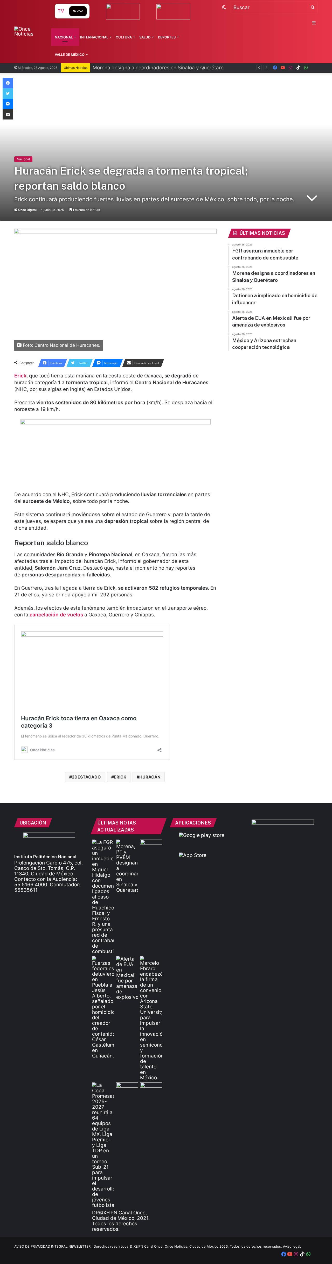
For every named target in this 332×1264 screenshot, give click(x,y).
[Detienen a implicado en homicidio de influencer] (103, 1007)
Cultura (124, 37)
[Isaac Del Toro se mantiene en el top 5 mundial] (151, 1088)
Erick (20, 376)
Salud (144, 37)
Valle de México (70, 54)
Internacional (94, 37)
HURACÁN (150, 777)
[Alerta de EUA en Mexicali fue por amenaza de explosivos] (127, 978)
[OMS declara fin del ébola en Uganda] (127, 1088)
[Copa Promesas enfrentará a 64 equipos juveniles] (103, 1145)
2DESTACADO (86, 777)
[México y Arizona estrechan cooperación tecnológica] (151, 1018)
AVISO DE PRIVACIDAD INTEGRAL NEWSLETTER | (54, 1246)
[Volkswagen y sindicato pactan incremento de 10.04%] (151, 846)
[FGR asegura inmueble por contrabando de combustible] (103, 897)
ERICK (120, 777)
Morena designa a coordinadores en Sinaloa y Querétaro (158, 68)
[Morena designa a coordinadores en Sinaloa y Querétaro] (127, 866)
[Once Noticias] (29, 31)
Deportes (167, 37)
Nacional (64, 37)
